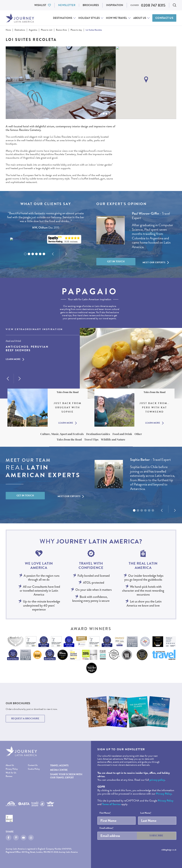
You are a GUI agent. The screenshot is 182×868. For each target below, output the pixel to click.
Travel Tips (91, 439)
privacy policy (157, 780)
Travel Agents (59, 765)
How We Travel (116, 18)
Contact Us (164, 18)
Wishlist (40, 5)
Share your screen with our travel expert (66, 776)
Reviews (9, 776)
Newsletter (66, 5)
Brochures (91, 5)
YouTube (23, 837)
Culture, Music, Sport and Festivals (62, 434)
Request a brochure (25, 718)
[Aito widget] (18, 239)
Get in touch (116, 261)
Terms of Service (111, 804)
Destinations (62, 18)
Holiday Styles (89, 18)
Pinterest (16, 837)
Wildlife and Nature (113, 439)
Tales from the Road (69, 439)
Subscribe (156, 835)
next (109, 114)
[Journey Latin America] (20, 18)
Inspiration (114, 5)
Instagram (31, 837)
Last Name (145, 813)
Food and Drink (122, 434)
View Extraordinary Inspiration (34, 329)
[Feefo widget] (64, 239)
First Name (105, 813)
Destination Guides (98, 434)
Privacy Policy (12, 769)
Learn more (13, 359)
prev (98, 114)
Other (138, 434)
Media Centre (59, 769)
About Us (139, 18)
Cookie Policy (34, 769)
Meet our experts (154, 262)
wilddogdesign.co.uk (168, 849)
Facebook (8, 837)
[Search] (174, 5)
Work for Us (11, 772)
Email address (106, 828)
